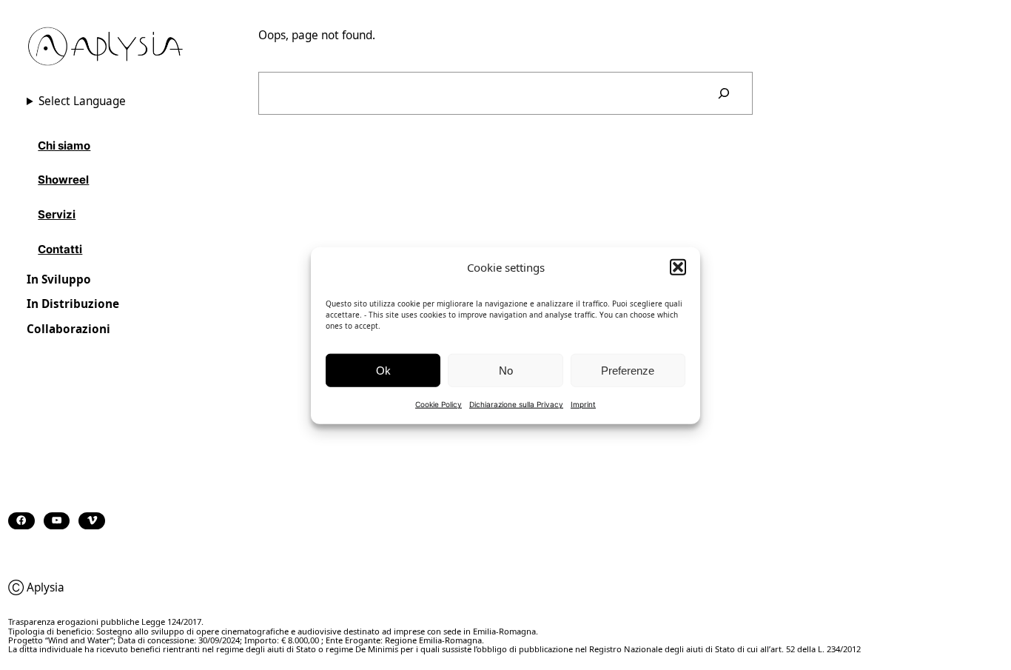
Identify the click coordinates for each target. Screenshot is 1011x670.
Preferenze (627, 370)
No (506, 370)
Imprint (583, 403)
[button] (678, 266)
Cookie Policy (438, 403)
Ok (383, 370)
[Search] (723, 94)
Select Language (82, 101)
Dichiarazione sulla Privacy (516, 403)
